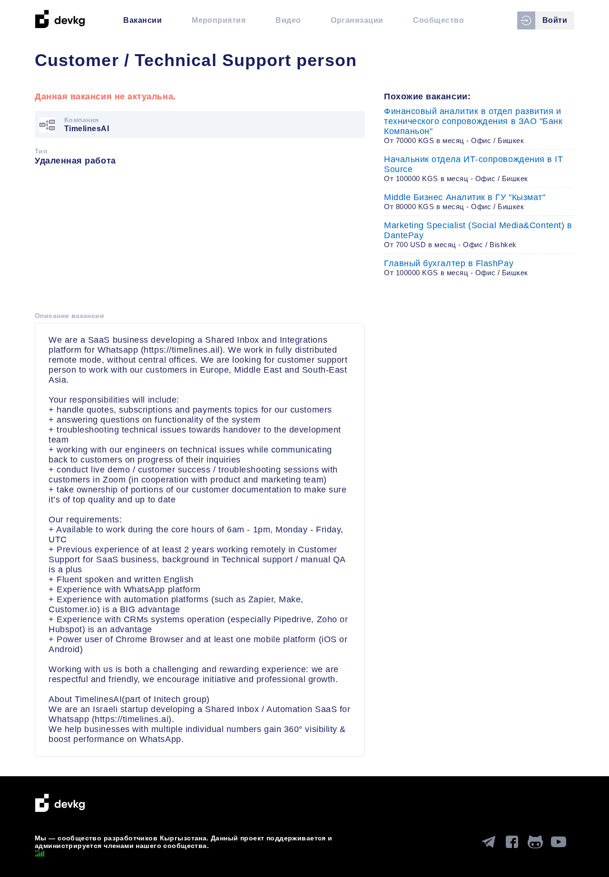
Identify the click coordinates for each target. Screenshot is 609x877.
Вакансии (142, 20)
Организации (357, 20)
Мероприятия (219, 20)
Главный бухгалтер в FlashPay (456, 268)
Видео (288, 20)
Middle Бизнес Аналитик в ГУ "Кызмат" (464, 202)
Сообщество (438, 20)
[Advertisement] (200, 241)
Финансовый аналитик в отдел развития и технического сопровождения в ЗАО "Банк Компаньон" (473, 125)
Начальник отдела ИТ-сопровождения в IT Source (473, 168)
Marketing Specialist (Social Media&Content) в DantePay (478, 235)
